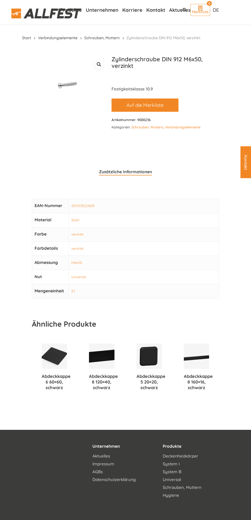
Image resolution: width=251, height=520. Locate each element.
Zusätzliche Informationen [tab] (125, 171)
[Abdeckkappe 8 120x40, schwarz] (101, 356)
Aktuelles (101, 455)
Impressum (103, 463)
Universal (78, 277)
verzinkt (77, 234)
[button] (99, 64)
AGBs (97, 471)
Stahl (75, 220)
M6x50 (76, 262)
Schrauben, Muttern (102, 37)
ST (73, 291)
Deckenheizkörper (180, 455)
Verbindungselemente (57, 37)
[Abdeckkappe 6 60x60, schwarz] (54, 356)
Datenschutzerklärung (114, 479)
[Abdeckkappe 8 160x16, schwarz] (196, 356)
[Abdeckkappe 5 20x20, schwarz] (149, 356)
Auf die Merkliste (144, 105)
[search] (185, 9)
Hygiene (171, 495)
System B (172, 471)
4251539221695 (83, 206)
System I (171, 463)
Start (26, 37)
